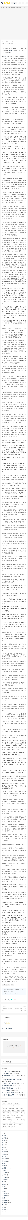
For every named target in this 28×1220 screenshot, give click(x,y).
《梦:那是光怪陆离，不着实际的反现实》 (13, 1079)
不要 (16, 1108)
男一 (22, 1119)
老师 (10, 1124)
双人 (3, 1145)
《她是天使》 (5, 1073)
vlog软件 (11, 1108)
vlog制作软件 (16, 1103)
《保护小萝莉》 (6, 1090)
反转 (3, 1147)
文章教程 (4, 1177)
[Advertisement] (14, 23)
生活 (18, 1119)
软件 (3, 1205)
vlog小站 (8, 7)
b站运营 (4, 1135)
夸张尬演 (4, 1151)
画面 (8, 1122)
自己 (15, 1124)
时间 (8, 1117)
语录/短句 (18, 7)
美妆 (3, 1188)
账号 (9, 1126)
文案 (22, 1115)
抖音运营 (4, 1161)
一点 (7, 56)
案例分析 (4, 1179)
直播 (13, 1122)
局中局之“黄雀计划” (7, 1085)
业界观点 (4, 1138)
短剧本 (4, 1184)
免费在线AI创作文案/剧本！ (9, 1095)
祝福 (18, 1122)
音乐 (3, 1211)
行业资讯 (4, 1195)
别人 (4, 1110)
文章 (3, 1175)
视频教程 (4, 1200)
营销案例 (4, 1193)
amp (4, 1103)
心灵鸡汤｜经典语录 (7, 1028)
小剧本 (4, 1154)
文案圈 (4, 1170)
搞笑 (3, 1163)
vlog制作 (9, 1103)
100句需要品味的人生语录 (7, 1009)
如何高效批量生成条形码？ (9, 1075)
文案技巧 (4, 1172)
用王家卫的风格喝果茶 (8, 1092)
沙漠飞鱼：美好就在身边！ (9, 1083)
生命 (14, 1119)
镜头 (13, 1126)
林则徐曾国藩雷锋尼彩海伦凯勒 (20, 1009)
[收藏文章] (8, 1000)
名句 (18, 1110)
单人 (3, 1142)
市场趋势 (4, 1158)
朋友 (13, 1117)
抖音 (18, 1115)
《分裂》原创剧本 (7, 1071)
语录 (4, 1126)
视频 (20, 1124)
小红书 (4, 1156)
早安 (4, 1117)
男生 (4, 1122)
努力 (9, 1110)
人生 (21, 1108)
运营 (3, 1207)
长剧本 (4, 1209)
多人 (3, 1149)
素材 (3, 1186)
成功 (8, 1115)
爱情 (9, 1119)
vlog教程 (5, 1108)
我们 (13, 1115)
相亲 (3, 1181)
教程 (3, 1165)
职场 (3, 1191)
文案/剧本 (13, 7)
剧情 (3, 1140)
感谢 (4, 1115)
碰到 (4, 56)
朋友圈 (18, 1117)
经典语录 (5, 1124)
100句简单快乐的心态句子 (13, 993)
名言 (22, 1110)
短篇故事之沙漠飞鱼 (7, 1088)
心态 (10, 50)
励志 (13, 1110)
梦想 (4, 1119)
